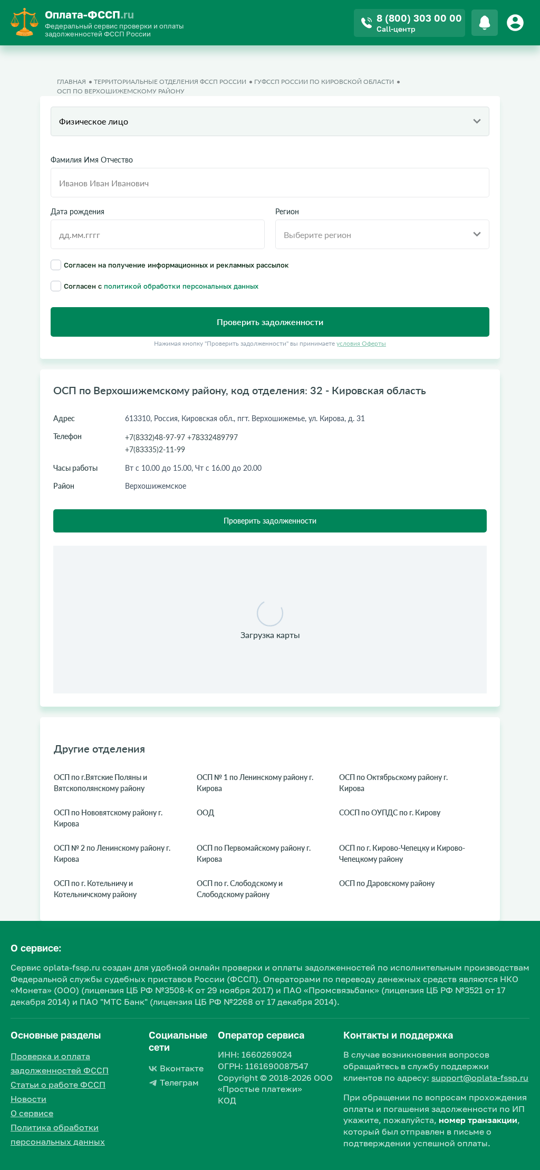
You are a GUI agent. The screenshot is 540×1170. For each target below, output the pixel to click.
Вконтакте (182, 1068)
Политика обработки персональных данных (58, 1134)
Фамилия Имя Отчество (92, 160)
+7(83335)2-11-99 (155, 449)
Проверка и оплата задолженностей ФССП (60, 1063)
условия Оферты (361, 343)
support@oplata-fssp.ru (479, 1077)
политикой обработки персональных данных (181, 286)
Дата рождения (77, 211)
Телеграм (179, 1082)
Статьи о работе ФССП (58, 1084)
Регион (287, 211)
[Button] (516, 22)
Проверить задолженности (270, 520)
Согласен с (161, 286)
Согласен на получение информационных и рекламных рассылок (176, 265)
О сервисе (32, 1113)
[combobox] (270, 121)
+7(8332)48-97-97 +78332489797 (181, 437)
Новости (28, 1098)
